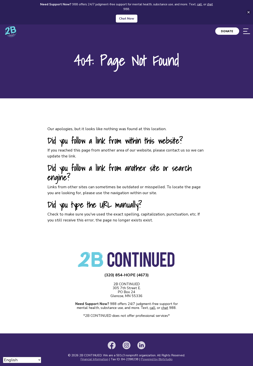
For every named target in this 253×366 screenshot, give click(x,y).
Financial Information (94, 359)
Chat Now (126, 18)
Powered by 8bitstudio (157, 359)
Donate (227, 31)
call (152, 307)
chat (164, 307)
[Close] (248, 12)
